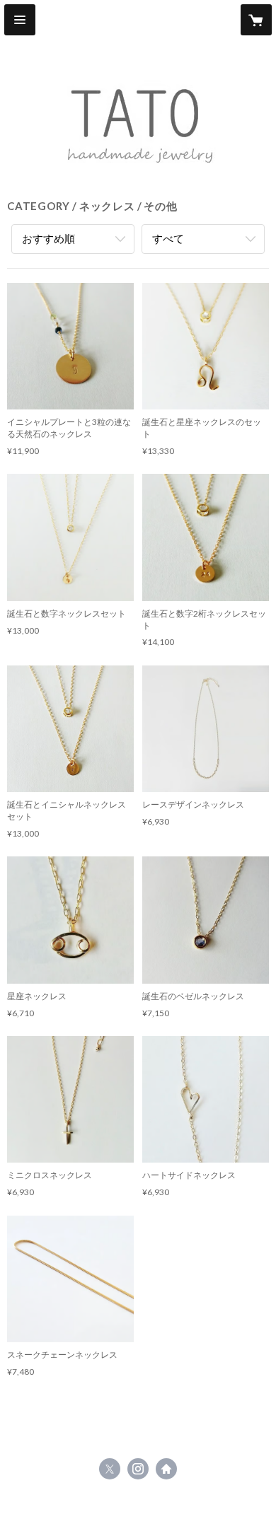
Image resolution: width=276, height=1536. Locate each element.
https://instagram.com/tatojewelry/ (138, 1468)
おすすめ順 (48, 238)
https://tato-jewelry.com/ (166, 1468)
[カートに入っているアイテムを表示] (256, 19)
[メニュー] (19, 19)
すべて (168, 238)
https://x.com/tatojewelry (109, 1468)
